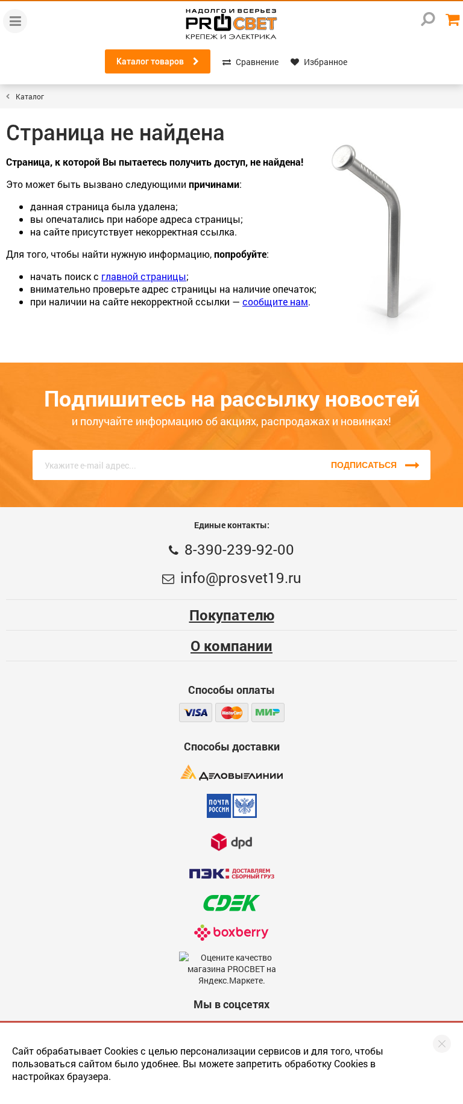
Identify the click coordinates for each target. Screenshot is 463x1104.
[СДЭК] (231, 903)
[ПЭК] (231, 873)
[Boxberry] (231, 933)
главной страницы (143, 276)
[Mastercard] (231, 712)
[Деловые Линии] (231, 772)
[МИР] (268, 712)
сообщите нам (275, 301)
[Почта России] (232, 806)
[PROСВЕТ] (231, 24)
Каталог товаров (150, 61)
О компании (231, 645)
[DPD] (231, 841)
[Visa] (195, 712)
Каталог (30, 96)
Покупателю (231, 615)
